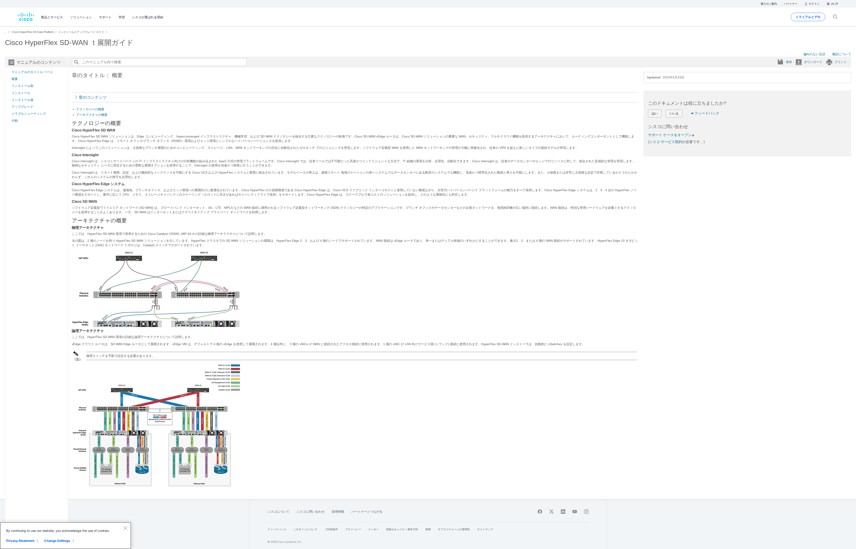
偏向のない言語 (814, 54)
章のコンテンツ (93, 97)
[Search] (76, 62)
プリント (840, 62)
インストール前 (22, 86)
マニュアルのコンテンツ (38, 62)
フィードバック (706, 113)
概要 (15, 79)
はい (655, 113)
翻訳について (841, 54)
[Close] (125, 528)
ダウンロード (813, 62)
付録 (15, 120)
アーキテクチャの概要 (91, 115)
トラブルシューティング (29, 113)
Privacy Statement (20, 541)
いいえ (674, 113)
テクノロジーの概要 (90, 109)
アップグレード (22, 107)
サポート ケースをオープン (670, 135)
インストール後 (22, 100)
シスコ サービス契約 (665, 142)
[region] (65, 535)
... (6, 32)
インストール (21, 93)
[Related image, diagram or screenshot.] (156, 326)
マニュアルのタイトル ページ (32, 72)
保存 (789, 62)
